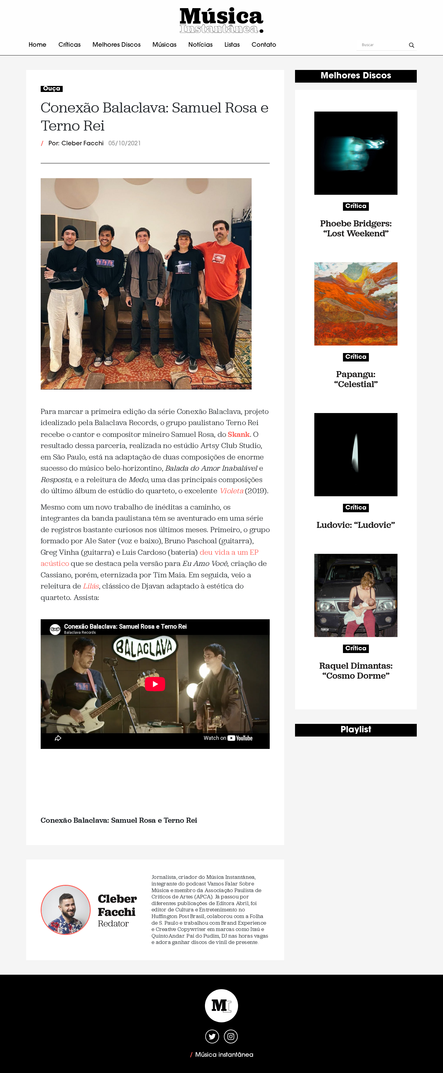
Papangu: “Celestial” (356, 379)
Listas (232, 45)
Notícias (200, 45)
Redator (113, 923)
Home (37, 45)
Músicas (164, 45)
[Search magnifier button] (411, 45)
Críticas (69, 45)
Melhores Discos (116, 45)
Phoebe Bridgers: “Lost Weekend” (356, 228)
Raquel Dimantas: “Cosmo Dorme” (356, 670)
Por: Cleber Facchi (76, 144)
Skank (239, 434)
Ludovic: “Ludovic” (356, 525)
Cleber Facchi (117, 905)
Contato (264, 45)
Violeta (231, 491)
